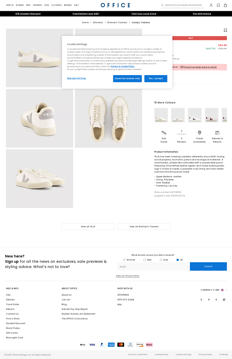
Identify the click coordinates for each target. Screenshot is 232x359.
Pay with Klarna (202, 13)
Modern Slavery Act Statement (78, 313)
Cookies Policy (161, 354)
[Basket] (223, 5)
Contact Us (12, 313)
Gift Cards (12, 332)
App (119, 304)
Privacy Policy (205, 354)
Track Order (12, 304)
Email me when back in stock (200, 67)
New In (9, 5)
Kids (46, 5)
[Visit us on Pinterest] (209, 299)
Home (85, 23)
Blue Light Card (14, 337)
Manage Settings (76, 78)
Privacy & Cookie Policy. (123, 66)
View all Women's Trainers (144, 226)
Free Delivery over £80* (86, 13)
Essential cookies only (127, 78)
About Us (67, 294)
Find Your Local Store (144, 13)
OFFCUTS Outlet (125, 299)
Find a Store (12, 318)
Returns (10, 309)
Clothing (56, 5)
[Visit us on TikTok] (224, 299)
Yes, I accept (156, 78)
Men (28, 5)
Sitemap (223, 354)
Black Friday (13, 328)
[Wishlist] (216, 5)
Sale (76, 5)
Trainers (37, 5)
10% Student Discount (28, 13)
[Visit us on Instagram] (217, 299)
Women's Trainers (117, 23)
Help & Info (12, 288)
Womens (98, 23)
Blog (64, 304)
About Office (69, 288)
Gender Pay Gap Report (75, 309)
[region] (117, 62)
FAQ (8, 294)
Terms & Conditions (137, 354)
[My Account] (209, 5)
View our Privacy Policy (127, 275)
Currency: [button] (210, 289)
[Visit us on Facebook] (202, 299)
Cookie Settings (183, 354)
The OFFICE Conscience (75, 318)
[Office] (116, 5)
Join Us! (66, 299)
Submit (208, 266)
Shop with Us (125, 288)
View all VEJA (88, 226)
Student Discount (15, 323)
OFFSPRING (123, 294)
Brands (68, 5)
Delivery (10, 299)
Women (20, 5)
